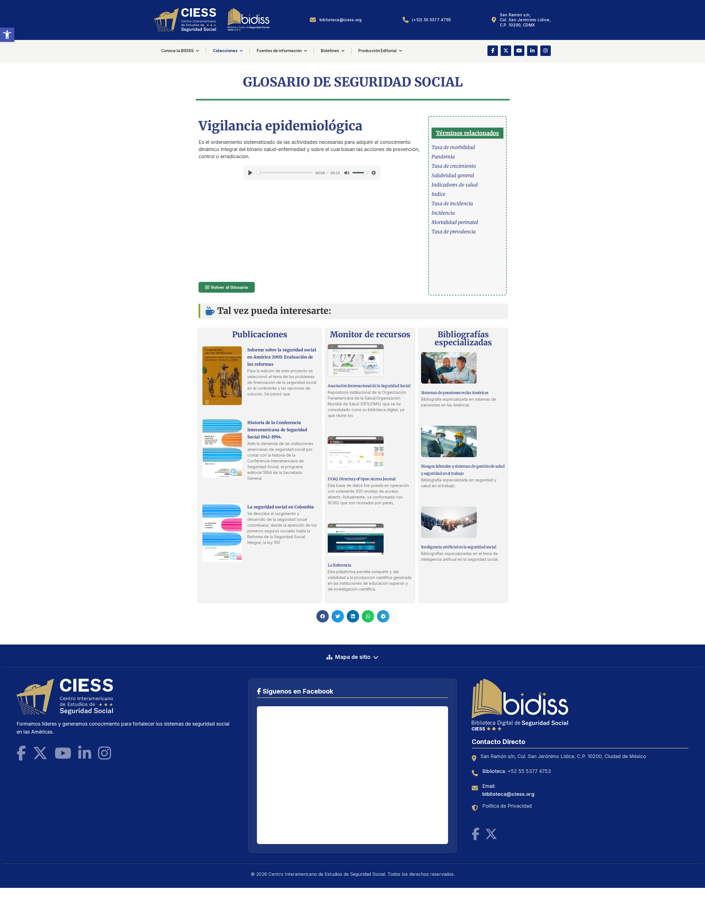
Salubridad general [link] (453, 175)
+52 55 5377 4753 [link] (529, 771)
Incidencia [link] (443, 213)
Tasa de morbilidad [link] (453, 147)
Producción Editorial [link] (377, 50)
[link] (7, 35)
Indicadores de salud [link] (455, 185)
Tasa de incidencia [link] (452, 203)
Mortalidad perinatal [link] (455, 222)
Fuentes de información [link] (279, 50)
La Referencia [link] (339, 565)
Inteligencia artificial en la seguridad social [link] (458, 547)
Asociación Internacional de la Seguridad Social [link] (369, 385)
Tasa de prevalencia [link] (454, 231)
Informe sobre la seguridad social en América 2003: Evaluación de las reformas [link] (281, 357)
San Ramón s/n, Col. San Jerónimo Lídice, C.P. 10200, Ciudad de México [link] (563, 756)
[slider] (284, 172)
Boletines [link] (330, 50)
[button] (322, 616)
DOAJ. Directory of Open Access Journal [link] (361, 478)
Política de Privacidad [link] (507, 806)
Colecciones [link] (225, 50)
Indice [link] (438, 194)
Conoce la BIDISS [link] (177, 50)
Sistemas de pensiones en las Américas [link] (455, 392)
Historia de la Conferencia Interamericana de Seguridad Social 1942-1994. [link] (277, 430)
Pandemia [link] (443, 156)
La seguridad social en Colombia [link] (280, 507)
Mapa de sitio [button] (352, 657)
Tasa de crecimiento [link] (454, 166)
